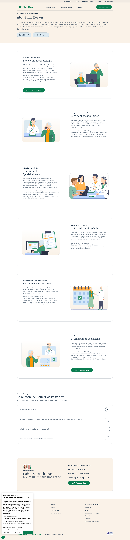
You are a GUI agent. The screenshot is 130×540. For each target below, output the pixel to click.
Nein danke (6, 532)
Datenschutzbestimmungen (9, 527)
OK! (28, 532)
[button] (3, 537)
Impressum (19, 527)
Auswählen (17, 532)
